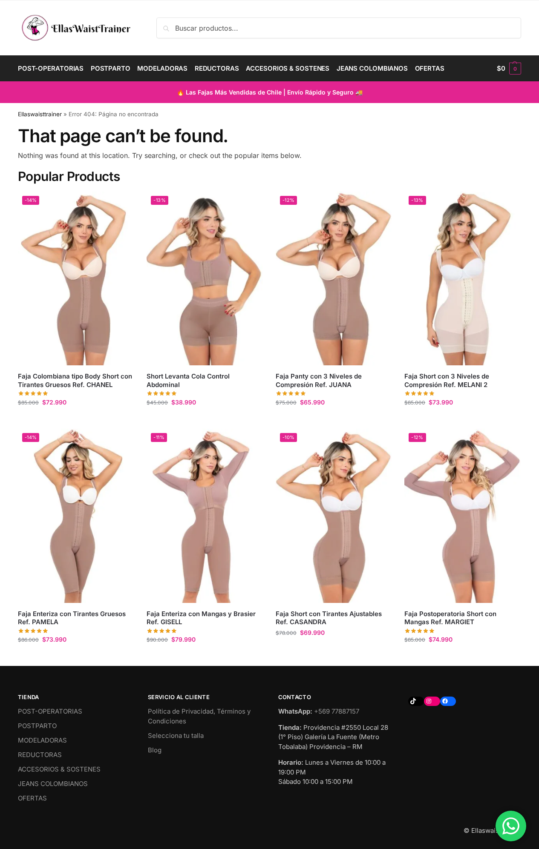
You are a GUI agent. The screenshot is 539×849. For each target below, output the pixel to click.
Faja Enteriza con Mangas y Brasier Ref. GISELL (201, 618)
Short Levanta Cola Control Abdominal (188, 380)
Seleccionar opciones (76, 420)
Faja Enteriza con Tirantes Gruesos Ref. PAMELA (72, 618)
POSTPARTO (37, 726)
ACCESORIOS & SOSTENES (59, 769)
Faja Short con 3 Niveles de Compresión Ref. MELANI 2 (446, 380)
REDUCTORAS (40, 755)
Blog (154, 750)
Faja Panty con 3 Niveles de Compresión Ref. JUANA (319, 380)
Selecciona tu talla (176, 735)
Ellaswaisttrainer (40, 114)
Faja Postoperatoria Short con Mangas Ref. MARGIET (450, 618)
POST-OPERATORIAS (50, 711)
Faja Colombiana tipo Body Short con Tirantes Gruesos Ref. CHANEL (75, 380)
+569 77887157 (336, 711)
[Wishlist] (121, 204)
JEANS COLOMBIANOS (53, 784)
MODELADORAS (42, 740)
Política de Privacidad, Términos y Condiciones (199, 716)
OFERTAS (32, 798)
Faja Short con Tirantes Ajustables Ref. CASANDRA (329, 618)
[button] (509, 68)
